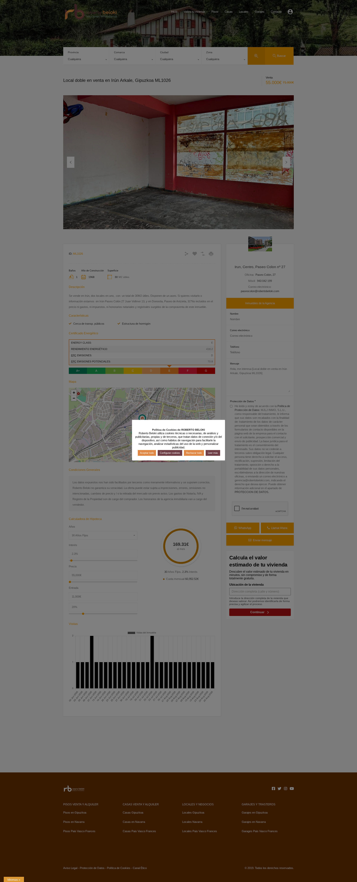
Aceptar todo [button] (147, 452)
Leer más (213, 452)
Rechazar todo (194, 452)
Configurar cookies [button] (170, 452)
